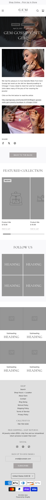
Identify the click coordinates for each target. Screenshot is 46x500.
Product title (6, 222)
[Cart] (43, 10)
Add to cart (6, 229)
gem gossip (15, 24)
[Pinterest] (23, 446)
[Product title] (16, 198)
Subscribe (23, 466)
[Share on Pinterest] (15, 143)
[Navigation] (2, 10)
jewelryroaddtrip (28, 24)
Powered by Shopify (23, 497)
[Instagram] (17, 446)
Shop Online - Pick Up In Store (23, 2)
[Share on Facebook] (3, 143)
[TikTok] (29, 446)
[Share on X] (9, 143)
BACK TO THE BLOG (23, 155)
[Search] (37, 10)
